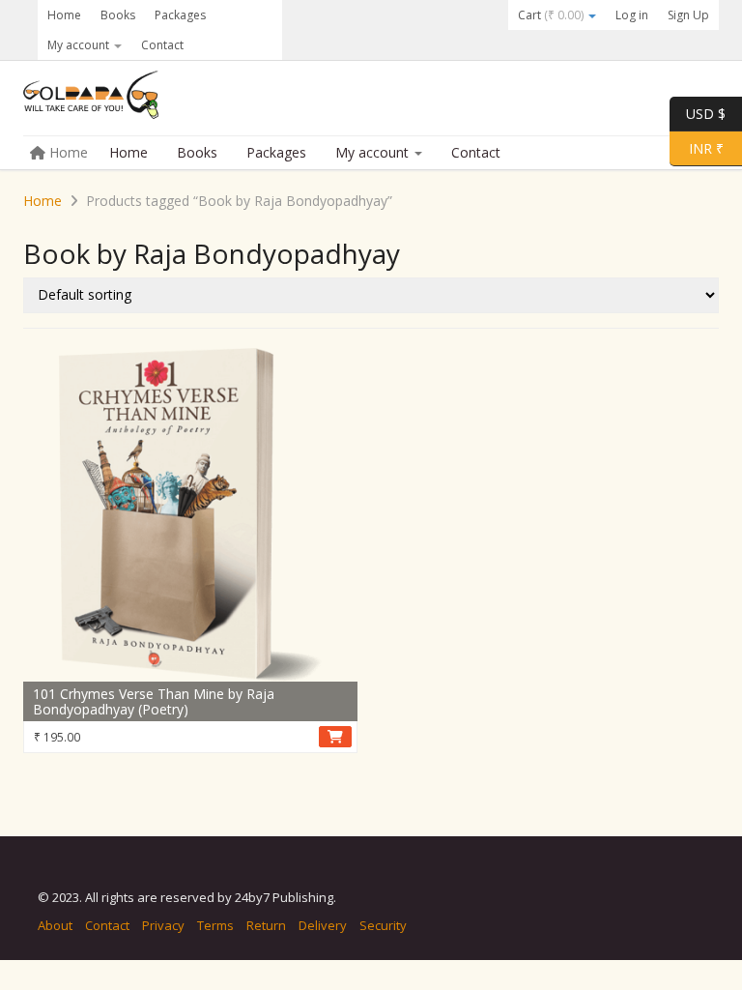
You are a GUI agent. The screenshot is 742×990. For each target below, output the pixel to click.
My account (79, 45)
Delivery (323, 925)
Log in (631, 15)
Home (64, 15)
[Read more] (335, 736)
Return (266, 925)
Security (383, 925)
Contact (162, 45)
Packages (180, 15)
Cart (551, 15)
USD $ (706, 112)
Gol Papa (168, 100)
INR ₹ (697, 147)
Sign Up (688, 15)
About (55, 925)
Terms (215, 925)
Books (117, 15)
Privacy (163, 925)
